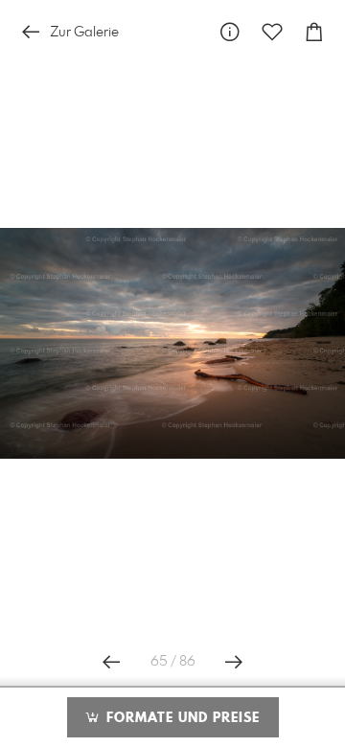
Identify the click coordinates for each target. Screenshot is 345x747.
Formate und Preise (181, 718)
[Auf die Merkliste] (272, 32)
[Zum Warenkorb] (314, 32)
